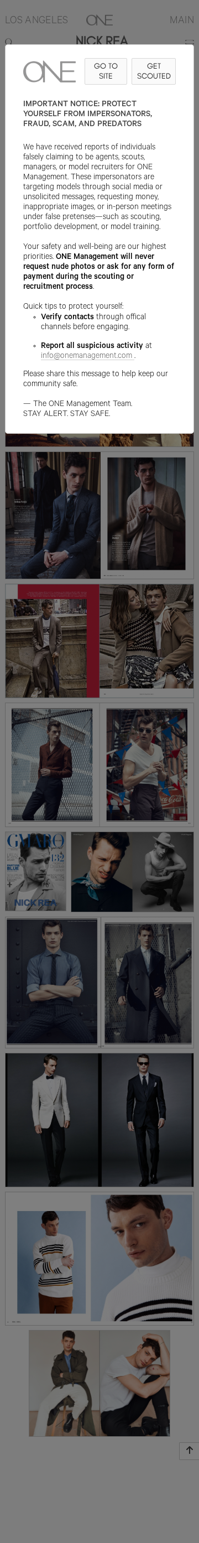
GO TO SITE (106, 71)
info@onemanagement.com (86, 356)
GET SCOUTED (154, 71)
